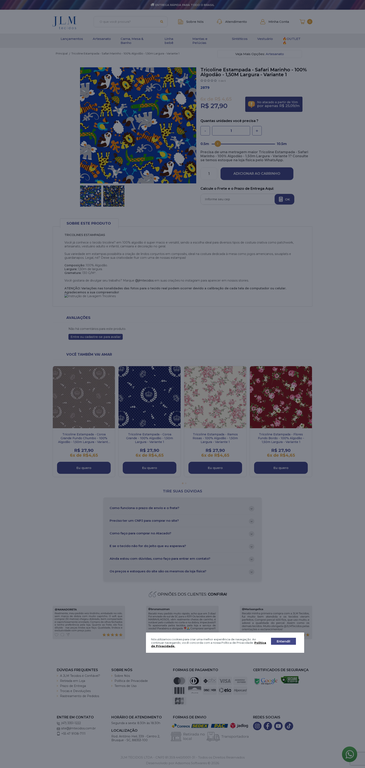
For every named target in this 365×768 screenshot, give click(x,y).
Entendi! (283, 641)
